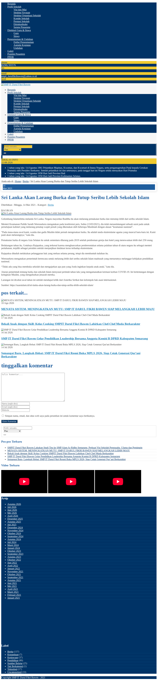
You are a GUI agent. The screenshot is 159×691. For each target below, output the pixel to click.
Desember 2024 (15, 527)
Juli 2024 (11, 542)
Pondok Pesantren (16, 54)
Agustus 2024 (14, 539)
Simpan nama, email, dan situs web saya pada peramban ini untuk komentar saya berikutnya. (50, 416)
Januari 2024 (13, 548)
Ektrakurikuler (21, 24)
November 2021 (15, 571)
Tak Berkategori (15, 666)
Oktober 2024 (14, 533)
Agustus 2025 (14, 521)
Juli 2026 (11, 507)
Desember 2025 (15, 518)
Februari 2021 (14, 595)
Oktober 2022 (14, 559)
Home (18, 181)
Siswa (16, 36)
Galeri (10, 51)
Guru (16, 33)
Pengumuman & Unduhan (20, 39)
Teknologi (12, 669)
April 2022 (12, 565)
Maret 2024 (13, 545)
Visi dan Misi (20, 9)
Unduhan (18, 48)
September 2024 (15, 536)
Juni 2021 (12, 583)
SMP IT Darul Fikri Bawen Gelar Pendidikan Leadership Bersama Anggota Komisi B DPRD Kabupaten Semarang (74, 338)
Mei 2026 (12, 513)
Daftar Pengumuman (24, 42)
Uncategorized (14, 672)
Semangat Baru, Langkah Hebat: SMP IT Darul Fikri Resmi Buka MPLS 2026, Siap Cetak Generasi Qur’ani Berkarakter (66, 459)
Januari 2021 (13, 598)
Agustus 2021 (14, 580)
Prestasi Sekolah (21, 21)
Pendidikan (12, 660)
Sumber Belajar (14, 663)
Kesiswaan (12, 657)
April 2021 (12, 589)
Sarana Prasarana (22, 27)
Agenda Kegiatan (22, 45)
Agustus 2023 (14, 557)
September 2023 (15, 554)
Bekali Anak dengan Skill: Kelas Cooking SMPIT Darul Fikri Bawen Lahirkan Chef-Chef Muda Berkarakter (70, 323)
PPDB (10, 57)
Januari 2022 (13, 568)
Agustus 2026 (14, 504)
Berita (26, 181)
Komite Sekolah (21, 18)
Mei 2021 (12, 586)
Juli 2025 (11, 524)
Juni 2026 (12, 510)
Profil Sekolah (14, 6)
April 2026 (12, 516)
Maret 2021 (13, 592)
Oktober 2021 (14, 574)
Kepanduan (13, 654)
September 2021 (15, 577)
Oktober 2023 (14, 551)
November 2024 (15, 530)
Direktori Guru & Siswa (19, 30)
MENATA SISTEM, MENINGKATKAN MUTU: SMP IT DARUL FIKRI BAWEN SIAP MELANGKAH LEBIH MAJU (78, 309)
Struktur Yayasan (22, 12)
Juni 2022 (12, 562)
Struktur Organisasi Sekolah (27, 15)
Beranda (11, 3)
